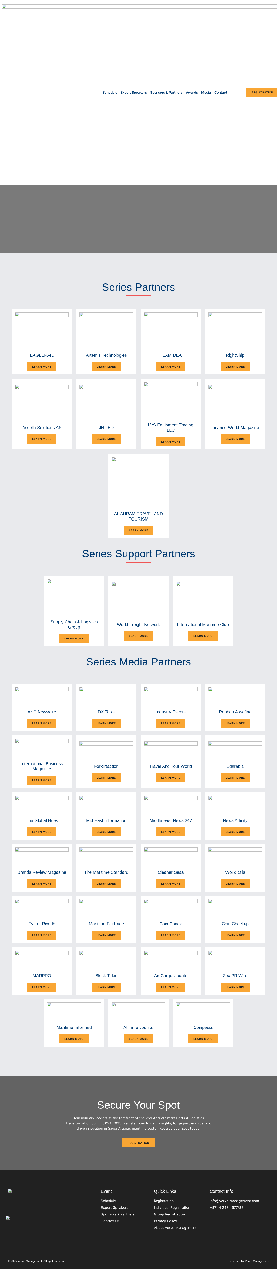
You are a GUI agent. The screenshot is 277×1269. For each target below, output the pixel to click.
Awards (192, 92)
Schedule (110, 92)
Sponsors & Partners (166, 92)
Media (206, 92)
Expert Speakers (134, 92)
